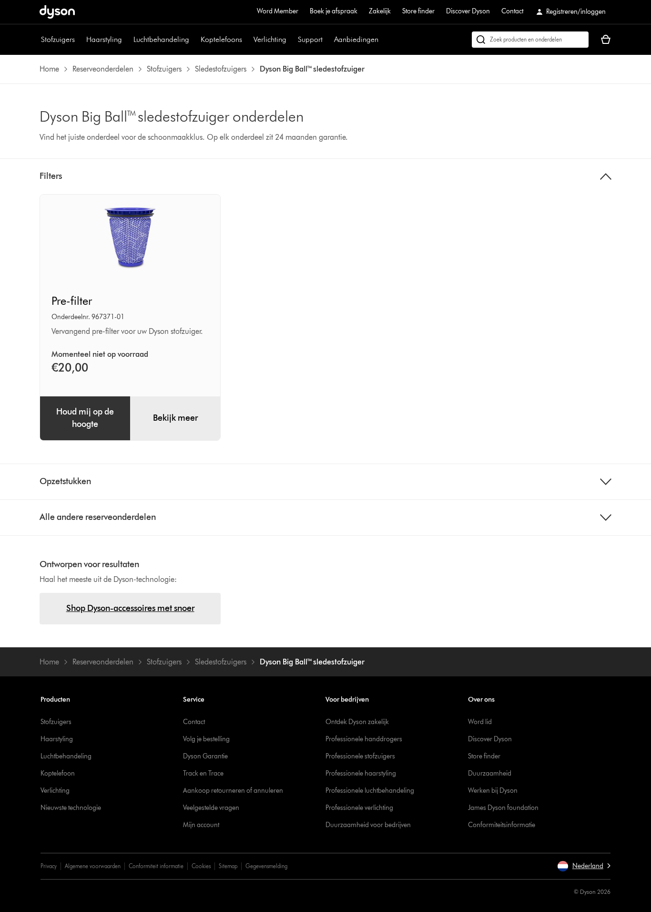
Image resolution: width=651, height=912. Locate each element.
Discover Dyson (468, 11)
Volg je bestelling (206, 739)
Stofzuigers (58, 39)
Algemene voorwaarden (93, 866)
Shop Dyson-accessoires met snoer (130, 608)
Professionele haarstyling (361, 773)
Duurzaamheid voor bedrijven (368, 825)
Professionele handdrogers (364, 739)
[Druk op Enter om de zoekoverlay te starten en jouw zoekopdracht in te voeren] (530, 39)
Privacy (49, 866)
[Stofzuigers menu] (79, 39)
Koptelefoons (221, 39)
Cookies (201, 866)
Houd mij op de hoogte (85, 417)
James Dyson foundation (503, 808)
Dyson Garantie (205, 756)
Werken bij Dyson (493, 791)
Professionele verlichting (359, 808)
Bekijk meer (175, 418)
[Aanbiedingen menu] (383, 39)
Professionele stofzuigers (360, 756)
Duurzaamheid (489, 773)
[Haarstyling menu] (127, 39)
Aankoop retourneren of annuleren (233, 791)
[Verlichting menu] (291, 39)
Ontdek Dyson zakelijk (357, 722)
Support (310, 39)
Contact (512, 11)
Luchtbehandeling (161, 39)
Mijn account (201, 825)
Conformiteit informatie (156, 866)
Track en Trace (203, 773)
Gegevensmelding (266, 866)
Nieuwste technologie (71, 808)
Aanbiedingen (356, 39)
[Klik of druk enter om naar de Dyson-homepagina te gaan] (57, 12)
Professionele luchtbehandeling (370, 791)
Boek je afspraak (333, 11)
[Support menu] (327, 39)
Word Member (277, 11)
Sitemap (228, 866)
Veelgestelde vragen (211, 808)
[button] (583, 866)
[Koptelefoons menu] (247, 39)
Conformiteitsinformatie (501, 825)
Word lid (480, 722)
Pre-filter (71, 301)
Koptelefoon (58, 773)
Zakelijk (380, 11)
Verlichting (270, 39)
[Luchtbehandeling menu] (194, 39)
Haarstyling (104, 39)
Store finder (418, 11)
